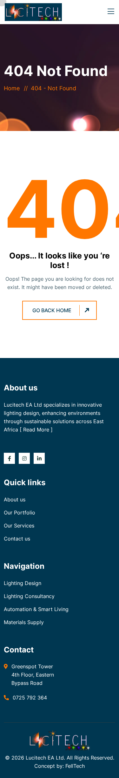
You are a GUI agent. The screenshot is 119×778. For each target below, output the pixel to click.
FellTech (75, 766)
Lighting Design (22, 583)
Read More (36, 429)
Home (13, 88)
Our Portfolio (19, 512)
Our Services (19, 525)
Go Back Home (51, 310)
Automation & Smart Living (36, 609)
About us (14, 499)
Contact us (17, 538)
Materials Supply (24, 622)
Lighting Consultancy (29, 596)
